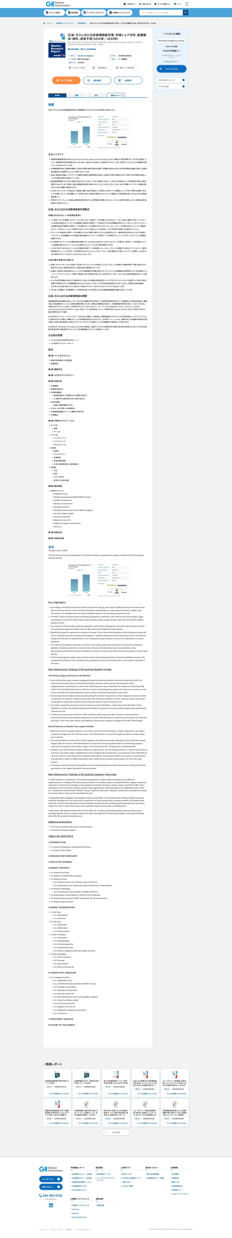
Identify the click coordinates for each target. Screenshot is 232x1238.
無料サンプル (127, 1174)
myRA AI (75, 1213)
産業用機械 (81, 23)
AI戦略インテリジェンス (80, 1205)
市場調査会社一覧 (79, 1186)
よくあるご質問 (127, 1186)
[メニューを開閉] (187, 4)
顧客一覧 (175, 1182)
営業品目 (175, 1178)
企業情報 (174, 1168)
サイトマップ (43, 1229)
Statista (75, 1209)
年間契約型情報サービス (81, 1182)
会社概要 (175, 1174)
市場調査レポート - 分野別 (82, 1174)
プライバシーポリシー (56, 1229)
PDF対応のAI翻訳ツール (131, 1178)
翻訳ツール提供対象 (128, 68)
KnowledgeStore (79, 1217)
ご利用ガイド (126, 1168)
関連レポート (116, 95)
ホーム (49, 23)
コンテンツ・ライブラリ (180, 1194)
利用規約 (69, 1229)
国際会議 (100, 1205)
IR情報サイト (177, 1190)
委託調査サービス (103, 1174)
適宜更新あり (103, 68)
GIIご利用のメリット (79, 1190)
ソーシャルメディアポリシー (83, 1229)
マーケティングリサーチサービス (105, 1179)
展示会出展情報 (153, 1174)
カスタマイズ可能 (79, 68)
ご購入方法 (126, 1182)
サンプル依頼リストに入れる (59, 1093)
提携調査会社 (177, 1186)
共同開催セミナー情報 (155, 1178)
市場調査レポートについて (64, 23)
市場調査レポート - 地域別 (82, 1178)
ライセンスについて (170, 62)
